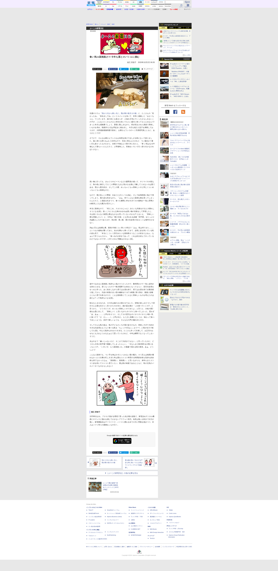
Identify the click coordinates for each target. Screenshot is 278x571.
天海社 (171, 510)
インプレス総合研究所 (95, 516)
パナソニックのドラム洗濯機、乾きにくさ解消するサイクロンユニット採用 (180, 193)
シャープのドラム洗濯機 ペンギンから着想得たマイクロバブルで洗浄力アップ (180, 167)
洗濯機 (164, 9)
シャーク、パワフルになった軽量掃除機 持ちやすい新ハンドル (180, 224)
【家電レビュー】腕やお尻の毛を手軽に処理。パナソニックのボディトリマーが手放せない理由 (176, 42)
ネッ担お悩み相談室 (94, 526)
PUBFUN (169, 520)
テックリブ (151, 535)
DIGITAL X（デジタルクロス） (116, 523)
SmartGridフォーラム (113, 510)
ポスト (98, 69)
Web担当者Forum (94, 513)
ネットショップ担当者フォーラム (117, 513)
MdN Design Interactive (157, 532)
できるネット (92, 535)
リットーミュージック (137, 510)
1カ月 (187, 27)
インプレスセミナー (113, 520)
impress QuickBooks (175, 516)
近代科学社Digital (136, 535)
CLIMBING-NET (135, 529)
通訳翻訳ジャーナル (156, 516)
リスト (105, 69)
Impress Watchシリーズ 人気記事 (176, 251)
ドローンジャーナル (94, 523)
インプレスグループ (168, 546)
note (136, 69)
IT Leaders (92, 520)
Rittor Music (132, 507)
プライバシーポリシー (146, 546)
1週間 (179, 27)
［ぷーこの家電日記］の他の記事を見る (122, 473)
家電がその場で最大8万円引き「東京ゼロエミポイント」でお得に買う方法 (180, 307)
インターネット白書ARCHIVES (98, 539)
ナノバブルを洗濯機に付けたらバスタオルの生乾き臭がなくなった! (180, 292)
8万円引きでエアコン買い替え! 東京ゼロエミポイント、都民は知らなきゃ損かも (179, 127)
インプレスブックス (113, 532)
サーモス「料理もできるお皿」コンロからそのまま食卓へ (180, 216)
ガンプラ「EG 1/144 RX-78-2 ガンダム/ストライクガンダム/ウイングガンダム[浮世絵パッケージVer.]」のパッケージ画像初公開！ (177, 273)
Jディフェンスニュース (157, 513)
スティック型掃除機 (153, 9)
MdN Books (153, 529)
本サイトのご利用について (94, 546)
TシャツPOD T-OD (137, 516)
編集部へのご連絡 (132, 546)
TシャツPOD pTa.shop (176, 528)
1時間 (163, 27)
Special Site (168, 59)
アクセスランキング (171, 25)
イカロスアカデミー (156, 523)
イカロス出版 (152, 507)
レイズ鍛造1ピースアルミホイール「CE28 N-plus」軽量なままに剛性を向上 (179, 89)
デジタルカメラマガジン (96, 532)
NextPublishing (111, 535)
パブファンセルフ (174, 522)
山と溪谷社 (132, 523)
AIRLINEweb (153, 510)
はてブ (125, 69)
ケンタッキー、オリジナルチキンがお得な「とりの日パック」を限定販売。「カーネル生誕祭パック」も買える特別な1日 (176, 263)
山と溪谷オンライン (137, 526)
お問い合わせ (108, 546)
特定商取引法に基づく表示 (184, 546)
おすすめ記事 (168, 285)
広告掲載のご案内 (119, 546)
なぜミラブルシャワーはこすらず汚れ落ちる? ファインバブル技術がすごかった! (180, 178)
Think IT (91, 510)
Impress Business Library (114, 516)
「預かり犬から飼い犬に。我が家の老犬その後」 (119, 113)
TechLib (152, 538)
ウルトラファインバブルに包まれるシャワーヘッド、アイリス (180, 142)
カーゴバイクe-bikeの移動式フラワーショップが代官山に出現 (180, 151)
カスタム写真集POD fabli (177, 532)
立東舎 (133, 520)
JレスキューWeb (155, 520)
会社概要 (157, 546)
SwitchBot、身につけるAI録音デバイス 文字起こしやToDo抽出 (179, 159)
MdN (149, 526)
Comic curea (172, 513)
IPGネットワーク (172, 526)
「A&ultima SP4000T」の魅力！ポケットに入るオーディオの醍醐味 (180, 74)
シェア (114, 69)
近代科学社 (132, 532)
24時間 (171, 27)
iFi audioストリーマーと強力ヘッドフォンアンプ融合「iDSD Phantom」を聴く (180, 66)
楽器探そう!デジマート (137, 513)
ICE (168, 507)
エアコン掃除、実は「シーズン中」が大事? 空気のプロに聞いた (180, 242)
